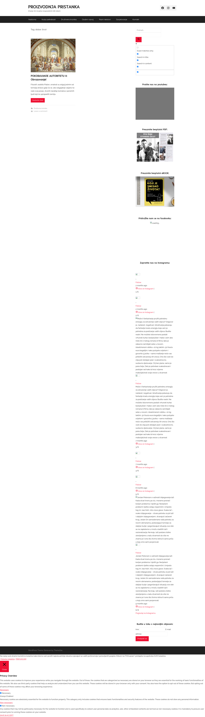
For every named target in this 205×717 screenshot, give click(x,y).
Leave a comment (40, 111)
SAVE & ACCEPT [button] (6, 715)
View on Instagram (145, 289)
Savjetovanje (121, 19)
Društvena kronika (69, 19)
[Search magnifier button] (139, 39)
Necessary (6, 693)
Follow (138, 282)
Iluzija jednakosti (49, 19)
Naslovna (32, 19)
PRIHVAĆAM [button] (21, 659)
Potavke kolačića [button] (8, 659)
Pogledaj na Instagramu (146, 613)
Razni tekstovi (105, 19)
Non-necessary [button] (6, 703)
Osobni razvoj (88, 19)
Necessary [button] (4, 690)
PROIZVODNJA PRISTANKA (54, 6)
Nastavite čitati (37, 100)
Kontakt (136, 19)
